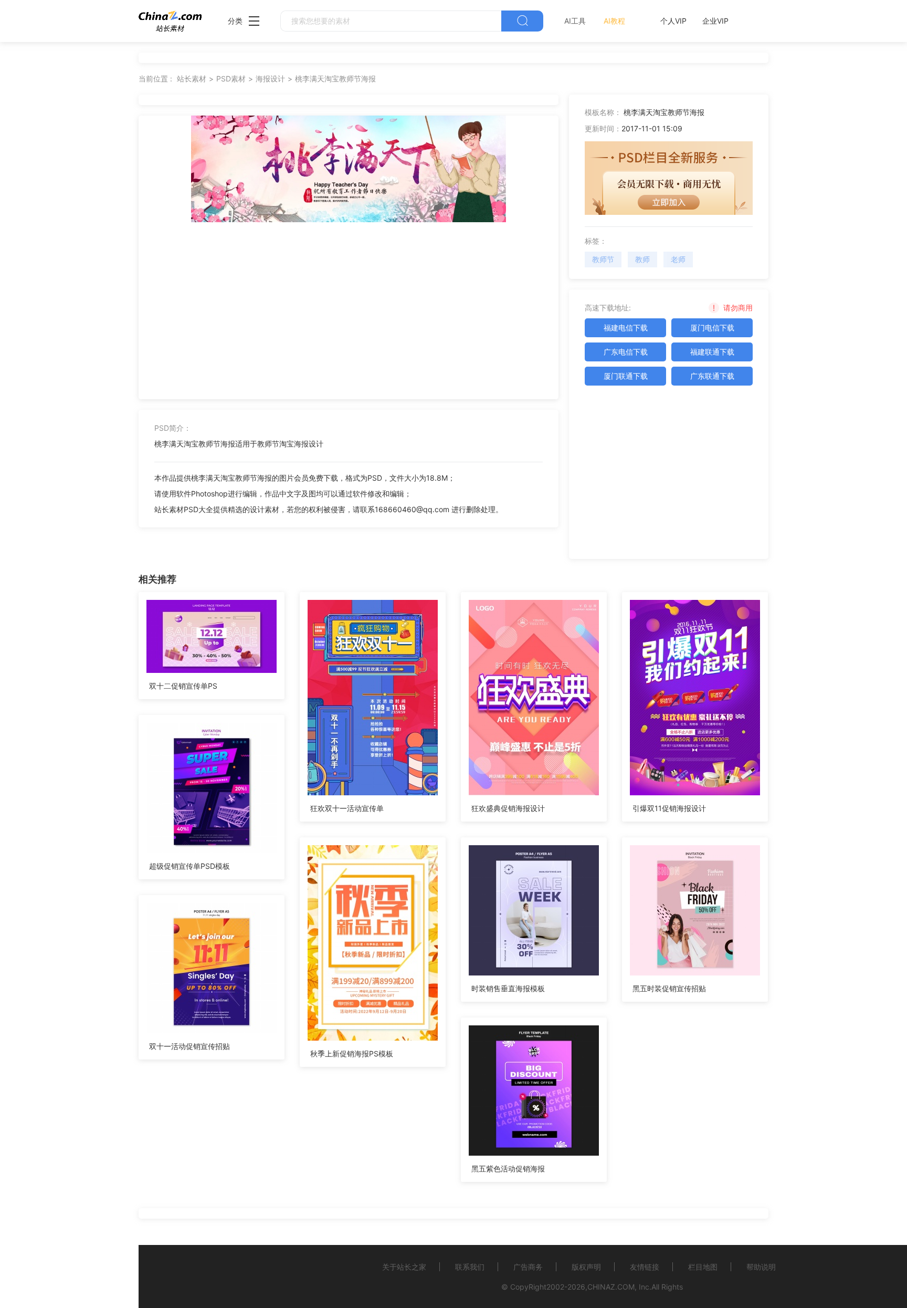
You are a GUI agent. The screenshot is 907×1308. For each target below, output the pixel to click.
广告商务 (528, 1266)
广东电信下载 (626, 351)
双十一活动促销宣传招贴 (189, 1046)
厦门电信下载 (712, 327)
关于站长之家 (404, 1266)
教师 (642, 259)
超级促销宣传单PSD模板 (189, 865)
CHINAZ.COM (611, 1286)
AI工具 (575, 20)
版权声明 (586, 1266)
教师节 (603, 259)
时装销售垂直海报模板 (508, 988)
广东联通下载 (712, 375)
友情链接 (644, 1266)
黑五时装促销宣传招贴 (669, 988)
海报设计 (270, 78)
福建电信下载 (626, 327)
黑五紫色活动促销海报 (508, 1168)
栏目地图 (703, 1266)
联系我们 (469, 1266)
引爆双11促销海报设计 (669, 808)
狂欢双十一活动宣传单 (347, 808)
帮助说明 (761, 1266)
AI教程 (614, 20)
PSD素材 (231, 78)
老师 (678, 259)
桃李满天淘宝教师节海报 (335, 78)
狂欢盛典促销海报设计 (508, 808)
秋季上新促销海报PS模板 (351, 1053)
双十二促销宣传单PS (183, 685)
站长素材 (191, 78)
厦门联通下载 (626, 375)
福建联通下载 (712, 351)
